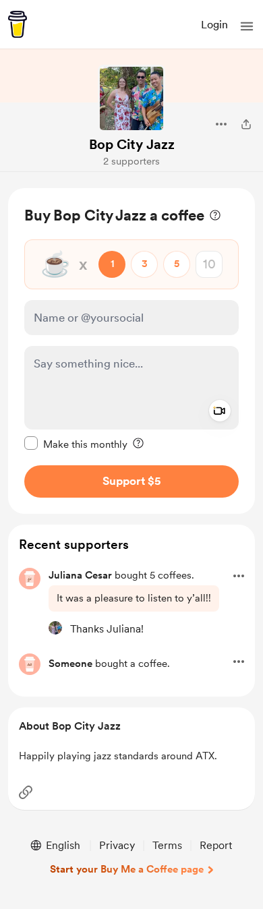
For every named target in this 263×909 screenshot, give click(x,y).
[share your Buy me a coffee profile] (246, 124)
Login (214, 24)
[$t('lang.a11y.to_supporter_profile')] (55, 628)
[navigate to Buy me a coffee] (17, 24)
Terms (167, 845)
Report (216, 845)
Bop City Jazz (132, 144)
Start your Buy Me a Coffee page (127, 869)
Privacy (117, 845)
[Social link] (25, 792)
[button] (247, 26)
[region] (131, 351)
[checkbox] (75, 443)
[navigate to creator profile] (131, 98)
